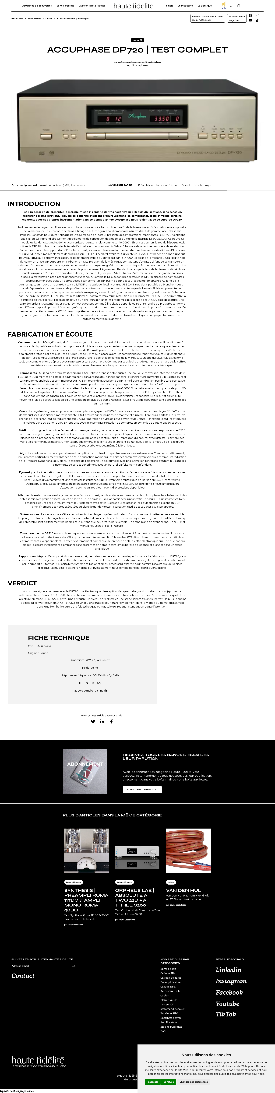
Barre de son (168, 968)
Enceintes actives (171, 1017)
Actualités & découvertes (37, 5)
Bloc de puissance (171, 1026)
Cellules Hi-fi (168, 973)
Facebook (229, 992)
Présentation (145, 185)
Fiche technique (203, 185)
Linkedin (228, 970)
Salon (169, 5)
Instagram (231, 981)
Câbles (164, 995)
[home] (133, 6)
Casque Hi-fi (168, 986)
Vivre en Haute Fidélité (92, 5)
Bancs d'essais (65, 5)
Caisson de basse (170, 977)
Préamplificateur (170, 982)
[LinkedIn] (102, 721)
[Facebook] (111, 721)
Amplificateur (168, 1022)
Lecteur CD (167, 1004)
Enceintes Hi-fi (169, 1013)
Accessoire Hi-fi (170, 991)
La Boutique (204, 5)
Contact (23, 976)
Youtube (227, 1004)
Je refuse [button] (169, 1081)
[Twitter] (93, 721)
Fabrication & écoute (167, 185)
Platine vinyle (168, 1000)
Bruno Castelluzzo (153, 62)
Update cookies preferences (17, 1091)
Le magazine (185, 5)
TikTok (226, 1014)
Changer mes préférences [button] (194, 1081)
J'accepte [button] (153, 1081)
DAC (163, 1031)
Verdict (186, 185)
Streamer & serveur (172, 1009)
